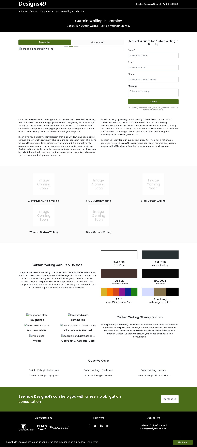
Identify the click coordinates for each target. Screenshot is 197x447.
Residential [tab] (44, 42)
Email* (131, 62)
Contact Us (169, 399)
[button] (26, 49)
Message (132, 86)
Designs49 (32, 4)
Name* (131, 50)
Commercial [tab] (97, 42)
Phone (131, 74)
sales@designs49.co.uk (149, 4)
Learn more (92, 442)
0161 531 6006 (172, 4)
